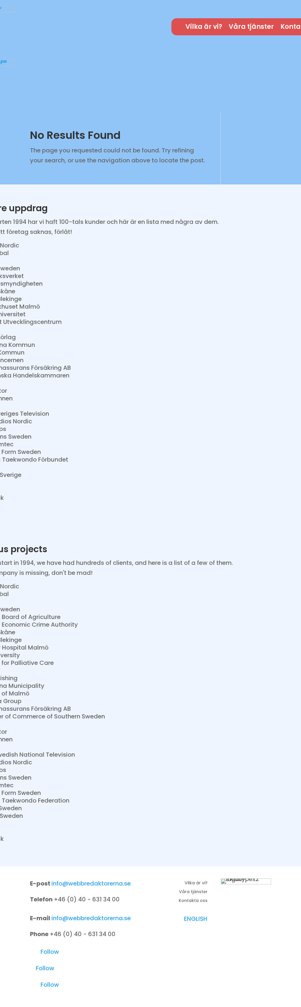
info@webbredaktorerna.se (91, 883)
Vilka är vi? (203, 28)
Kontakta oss (193, 900)
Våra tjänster (251, 28)
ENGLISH (196, 919)
